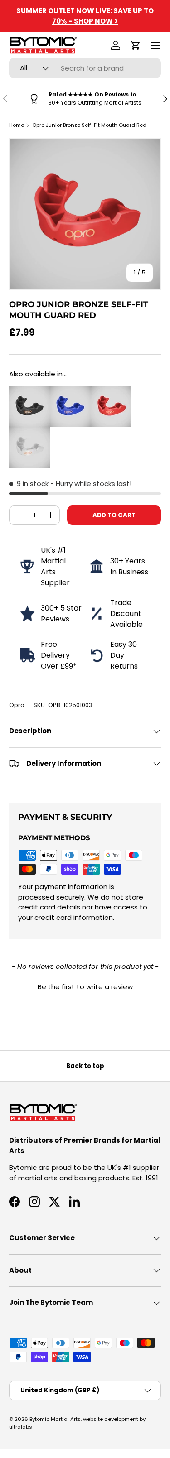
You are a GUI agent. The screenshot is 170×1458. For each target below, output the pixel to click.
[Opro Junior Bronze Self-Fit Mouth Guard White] (29, 432)
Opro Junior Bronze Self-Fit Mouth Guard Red (89, 125)
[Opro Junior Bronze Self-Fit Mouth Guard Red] (111, 391)
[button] (136, 45)
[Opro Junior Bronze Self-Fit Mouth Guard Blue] (70, 391)
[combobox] (85, 68)
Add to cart (114, 515)
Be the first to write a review (85, 986)
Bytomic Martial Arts (55, 1419)
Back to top (85, 1066)
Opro (16, 705)
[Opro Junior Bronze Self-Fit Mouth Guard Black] (29, 391)
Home (16, 125)
